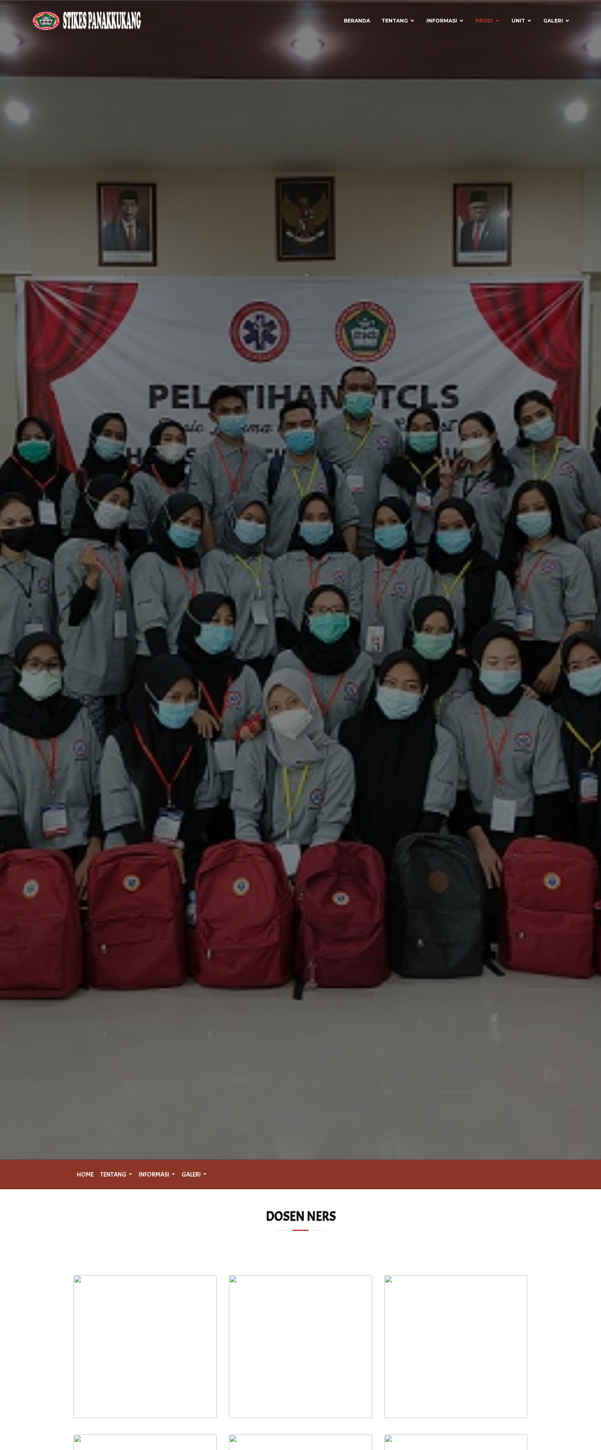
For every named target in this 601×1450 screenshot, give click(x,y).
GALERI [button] (192, 1174)
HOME (85, 1174)
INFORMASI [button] (154, 1174)
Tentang (394, 21)
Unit (518, 21)
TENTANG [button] (113, 1174)
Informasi (441, 21)
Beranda (357, 21)
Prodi (484, 21)
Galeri (553, 21)
